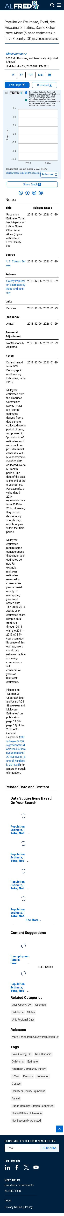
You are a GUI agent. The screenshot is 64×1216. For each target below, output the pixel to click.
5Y (21, 74)
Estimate (32, 1061)
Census (16, 1083)
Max (40, 74)
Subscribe (49, 1148)
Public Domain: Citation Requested (32, 1106)
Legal (8, 1200)
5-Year (15, 1076)
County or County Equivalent (28, 1091)
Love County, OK (21, 1004)
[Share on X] (21, 193)
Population (43, 1076)
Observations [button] (15, 53)
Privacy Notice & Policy (19, 1207)
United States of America (27, 1113)
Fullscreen (48, 174)
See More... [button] (33, 920)
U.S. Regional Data (23, 1019)
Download (43, 85)
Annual (16, 1098)
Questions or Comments (19, 1185)
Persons (28, 1076)
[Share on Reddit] (34, 193)
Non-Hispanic (43, 1054)
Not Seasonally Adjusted (26, 1120)
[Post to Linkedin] (41, 193)
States (31, 1012)
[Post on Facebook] (27, 193)
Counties (40, 1004)
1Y (13, 74)
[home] (22, 5)
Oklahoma (18, 1012)
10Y (30, 74)
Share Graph (30, 184)
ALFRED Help (13, 1191)
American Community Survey (29, 1068)
